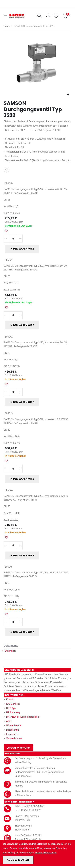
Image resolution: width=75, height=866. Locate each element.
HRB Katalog (13, 712)
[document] (38, 853)
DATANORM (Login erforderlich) (23, 716)
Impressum (12, 734)
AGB (8, 721)
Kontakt (10, 699)
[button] (68, 95)
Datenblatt (10, 650)
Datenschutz (12, 729)
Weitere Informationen (46, 852)
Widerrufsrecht (13, 725)
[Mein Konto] (48, 16)
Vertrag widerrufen (18, 747)
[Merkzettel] (56, 16)
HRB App (11, 708)
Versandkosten (14, 738)
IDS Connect (13, 703)
